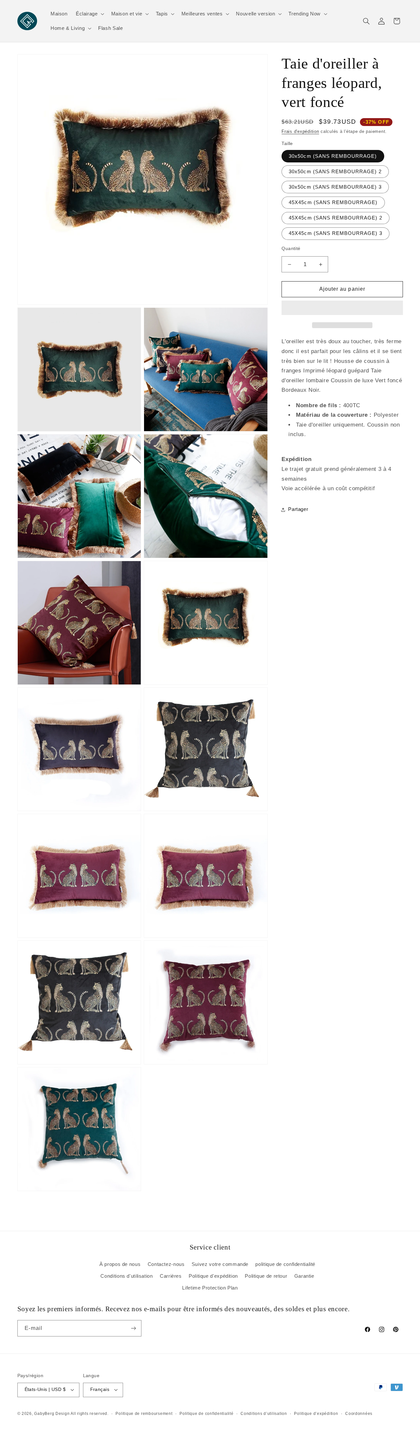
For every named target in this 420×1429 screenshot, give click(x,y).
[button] (342, 308)
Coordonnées (358, 1414)
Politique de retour (266, 1276)
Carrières (171, 1276)
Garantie (304, 1276)
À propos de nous (119, 1264)
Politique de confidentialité (206, 1414)
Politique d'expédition (213, 1276)
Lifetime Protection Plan (210, 1288)
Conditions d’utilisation (264, 1414)
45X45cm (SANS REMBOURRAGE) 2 (335, 218)
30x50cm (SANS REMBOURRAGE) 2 (335, 171)
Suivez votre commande (220, 1264)
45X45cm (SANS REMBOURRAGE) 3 (335, 233)
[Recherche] (366, 21)
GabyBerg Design (52, 1414)
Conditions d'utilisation (126, 1276)
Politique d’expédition (316, 1414)
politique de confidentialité (285, 1264)
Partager (298, 509)
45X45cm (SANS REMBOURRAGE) (333, 202)
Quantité (291, 248)
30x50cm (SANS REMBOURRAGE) (333, 156)
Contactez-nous (166, 1264)
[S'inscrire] (133, 1328)
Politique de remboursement (144, 1414)
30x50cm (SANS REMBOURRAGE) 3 (335, 187)
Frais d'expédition (300, 131)
